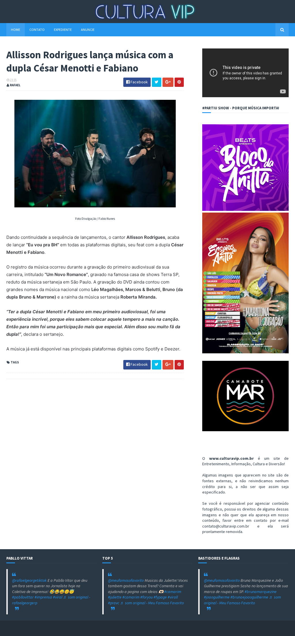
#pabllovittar (23, 597)
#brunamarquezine (261, 591)
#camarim (172, 591)
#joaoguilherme (217, 597)
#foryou (146, 597)
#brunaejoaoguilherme (249, 597)
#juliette (115, 597)
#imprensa (43, 597)
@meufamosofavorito (126, 580)
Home (15, 29)
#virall (173, 597)
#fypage (160, 597)
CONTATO (37, 29)
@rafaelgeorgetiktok (29, 580)
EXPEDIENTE (63, 29)
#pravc (113, 602)
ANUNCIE (87, 29)
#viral (57, 597)
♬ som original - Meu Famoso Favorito (152, 602)
